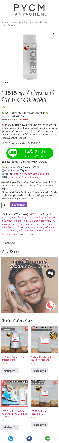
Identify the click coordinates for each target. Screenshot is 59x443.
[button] (52, 33)
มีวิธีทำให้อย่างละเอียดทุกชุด (36, 220)
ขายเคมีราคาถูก (19, 217)
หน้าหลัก (5, 22)
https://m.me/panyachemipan (24, 177)
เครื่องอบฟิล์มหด (17, 234)
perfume (5, 217)
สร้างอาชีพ (33, 224)
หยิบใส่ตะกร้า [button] (10, 370)
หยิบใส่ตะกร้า (18, 204)
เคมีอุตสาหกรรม (9, 230)
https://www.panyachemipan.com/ (32, 173)
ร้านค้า (14, 22)
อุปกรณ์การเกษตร (34, 227)
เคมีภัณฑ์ (49, 227)
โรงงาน (29, 234)
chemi (52, 214)
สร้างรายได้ (21, 224)
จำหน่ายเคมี (34, 217)
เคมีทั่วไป (23, 22)
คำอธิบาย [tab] (10, 242)
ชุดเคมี (44, 217)
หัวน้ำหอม (20, 227)
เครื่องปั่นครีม (41, 230)
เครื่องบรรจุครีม (26, 230)
